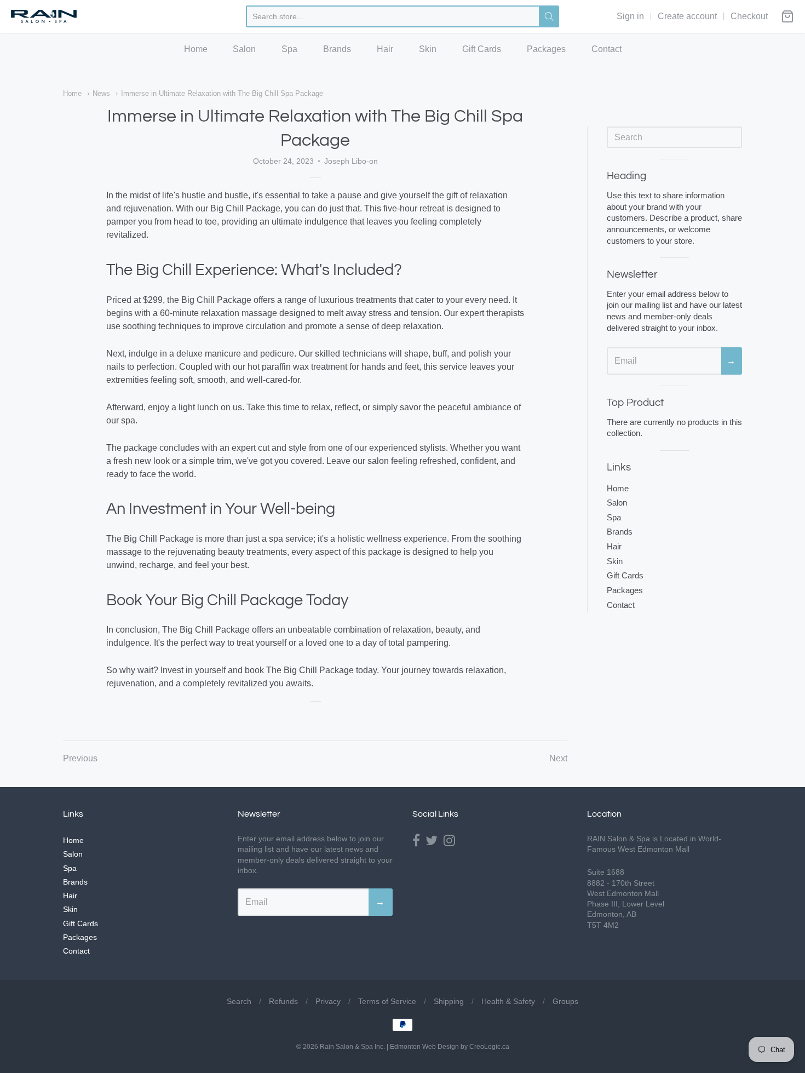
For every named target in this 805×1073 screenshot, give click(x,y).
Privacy (328, 1001)
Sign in (630, 16)
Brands (337, 49)
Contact (606, 49)
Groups (565, 1001)
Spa (289, 49)
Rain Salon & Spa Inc (351, 1047)
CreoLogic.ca (489, 1047)
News (101, 93)
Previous (80, 758)
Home (196, 49)
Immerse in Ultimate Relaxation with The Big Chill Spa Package (222, 93)
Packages (546, 49)
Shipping (449, 1001)
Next (558, 758)
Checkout (749, 16)
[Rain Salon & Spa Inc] (44, 17)
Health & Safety (508, 1001)
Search (239, 1001)
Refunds (283, 1001)
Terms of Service (387, 1001)
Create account (687, 16)
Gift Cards (481, 49)
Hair (385, 49)
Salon (244, 49)
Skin (427, 49)
